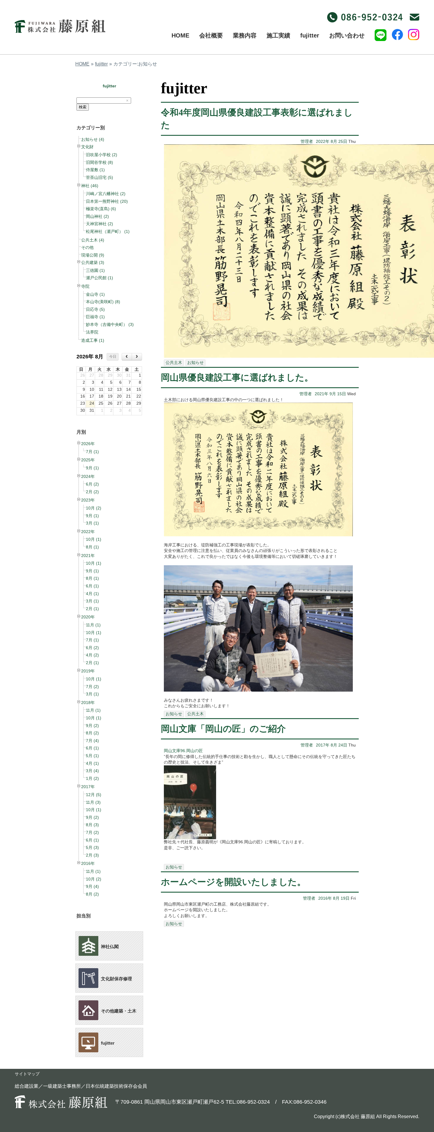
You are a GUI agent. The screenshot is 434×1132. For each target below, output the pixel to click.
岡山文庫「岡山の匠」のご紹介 (223, 729)
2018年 (88, 702)
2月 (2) (92, 491)
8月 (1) (92, 547)
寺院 (85, 286)
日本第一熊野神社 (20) (107, 201)
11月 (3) (93, 802)
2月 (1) (92, 608)
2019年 (88, 671)
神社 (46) (89, 185)
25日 (342, 141)
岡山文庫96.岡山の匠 (183, 750)
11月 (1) (93, 625)
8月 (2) (92, 733)
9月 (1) (92, 467)
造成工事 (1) (92, 340)
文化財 (87, 146)
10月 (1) (93, 539)
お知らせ (195, 362)
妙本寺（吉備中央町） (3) (110, 324)
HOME (82, 63)
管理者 (307, 141)
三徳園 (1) (95, 270)
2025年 (88, 460)
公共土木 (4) (92, 240)
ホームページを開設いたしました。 (233, 882)
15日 (341, 393)
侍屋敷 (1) (95, 169)
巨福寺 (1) (95, 316)
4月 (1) (92, 593)
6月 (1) (92, 586)
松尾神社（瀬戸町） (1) (108, 231)
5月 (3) (92, 847)
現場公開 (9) (92, 255)
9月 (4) (92, 886)
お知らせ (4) (92, 139)
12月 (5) (93, 794)
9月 (332, 393)
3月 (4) (92, 770)
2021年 (88, 555)
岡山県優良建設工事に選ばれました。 (237, 378)
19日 (345, 898)
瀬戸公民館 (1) (99, 277)
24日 (342, 745)
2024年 (88, 476)
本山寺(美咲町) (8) (103, 301)
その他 (87, 247)
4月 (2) (92, 655)
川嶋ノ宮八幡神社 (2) (105, 193)
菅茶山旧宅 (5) (99, 177)
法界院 (92, 332)
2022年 (88, 531)
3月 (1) (92, 523)
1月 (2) (92, 778)
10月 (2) (93, 508)
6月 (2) (92, 484)
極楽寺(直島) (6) (101, 208)
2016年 (88, 863)
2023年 (88, 500)
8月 (334, 141)
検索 (83, 107)
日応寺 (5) (95, 309)
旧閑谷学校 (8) (99, 162)
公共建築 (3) (92, 262)
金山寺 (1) (95, 294)
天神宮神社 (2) (99, 223)
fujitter (101, 63)
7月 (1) (92, 451)
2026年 (88, 443)
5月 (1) (92, 755)
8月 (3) (92, 824)
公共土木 (174, 362)
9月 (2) (92, 725)
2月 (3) (92, 855)
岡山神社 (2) (97, 216)
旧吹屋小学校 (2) (101, 154)
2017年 (88, 786)
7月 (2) (92, 686)
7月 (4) (92, 740)
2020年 (88, 617)
